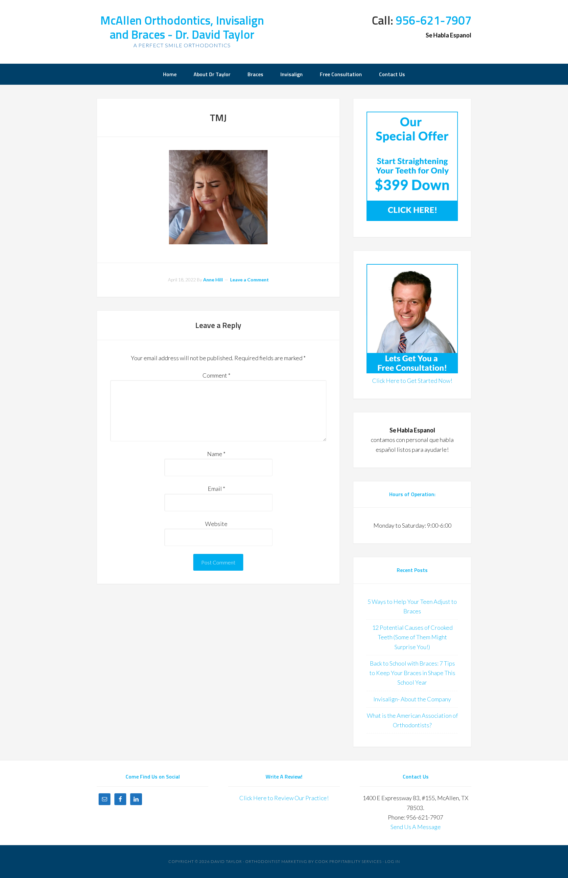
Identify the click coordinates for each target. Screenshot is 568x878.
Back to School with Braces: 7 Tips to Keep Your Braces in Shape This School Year (412, 673)
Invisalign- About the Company (412, 699)
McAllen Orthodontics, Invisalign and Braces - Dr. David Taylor (182, 27)
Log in (392, 861)
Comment (216, 375)
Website (216, 523)
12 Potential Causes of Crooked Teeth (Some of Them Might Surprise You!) (412, 637)
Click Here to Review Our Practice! (284, 797)
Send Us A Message (415, 826)
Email (216, 488)
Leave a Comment (249, 279)
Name (216, 453)
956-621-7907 (433, 20)
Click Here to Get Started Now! (412, 380)
